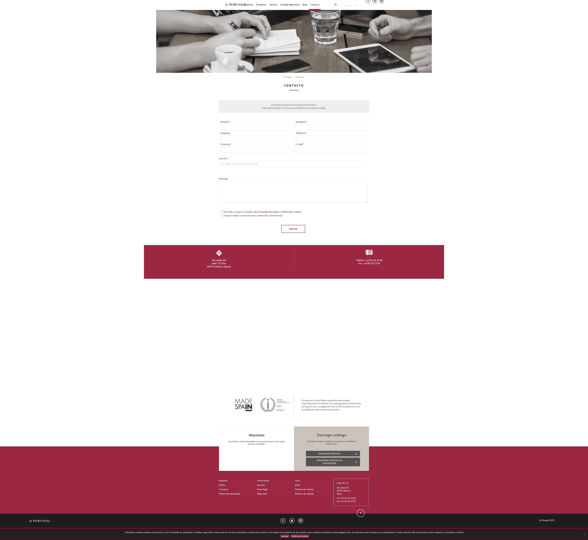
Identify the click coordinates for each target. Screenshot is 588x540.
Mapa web (262, 493)
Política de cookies (304, 489)
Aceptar (284, 536)
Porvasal (288, 77)
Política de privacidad (229, 493)
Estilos (222, 485)
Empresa (248, 4)
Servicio (273, 4)
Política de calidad (304, 493)
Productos (261, 4)
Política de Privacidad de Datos (262, 211)
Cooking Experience (290, 4)
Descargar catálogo (329, 453)
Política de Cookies (291, 211)
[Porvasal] (236, 4)
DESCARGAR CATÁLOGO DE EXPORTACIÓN (329, 462)
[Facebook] (283, 520)
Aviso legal (262, 489)
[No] (584, 534)
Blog (305, 4)
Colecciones (263, 480)
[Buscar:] (335, 4)
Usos (297, 480)
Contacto (314, 4)
